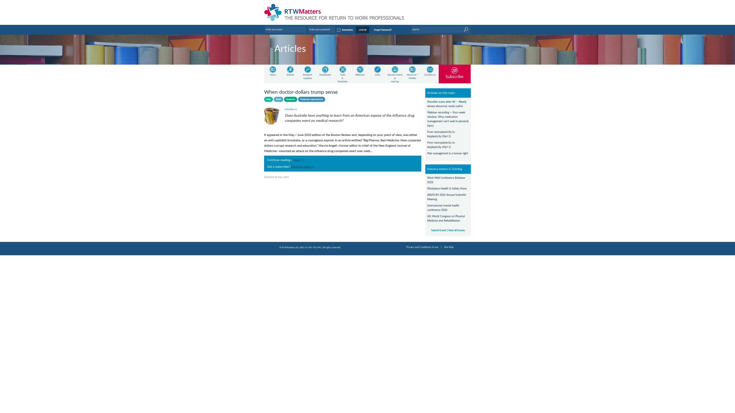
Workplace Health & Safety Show (447, 188)
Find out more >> (302, 166)
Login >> (299, 160)
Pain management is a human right (447, 153)
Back (278, 99)
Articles (290, 75)
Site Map (449, 247)
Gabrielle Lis (291, 109)
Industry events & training (395, 78)
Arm (268, 99)
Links (377, 75)
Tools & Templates (342, 78)
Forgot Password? (383, 30)
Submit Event (438, 230)
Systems (290, 99)
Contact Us (429, 75)
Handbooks (325, 75)
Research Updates (307, 76)
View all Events (456, 230)
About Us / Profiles (412, 76)
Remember (347, 30)
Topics (273, 75)
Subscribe (455, 77)
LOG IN (362, 29)
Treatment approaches (311, 99)
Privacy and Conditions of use (422, 247)
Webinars (360, 75)
